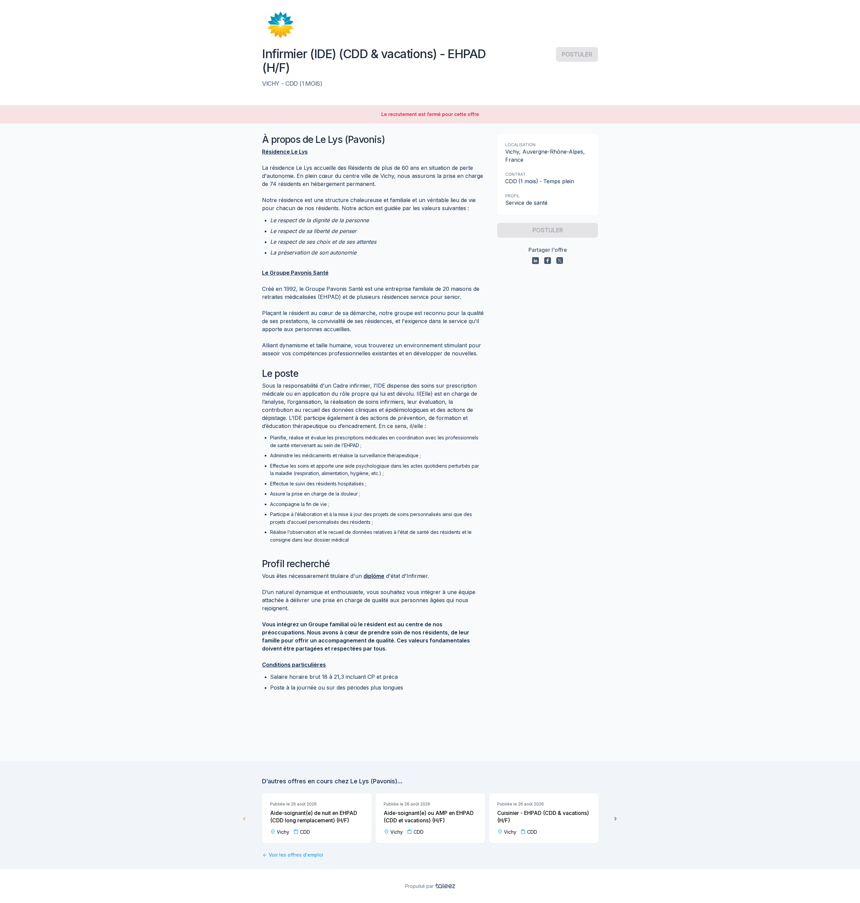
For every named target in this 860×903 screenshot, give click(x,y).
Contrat (515, 174)
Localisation (520, 144)
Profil (512, 195)
